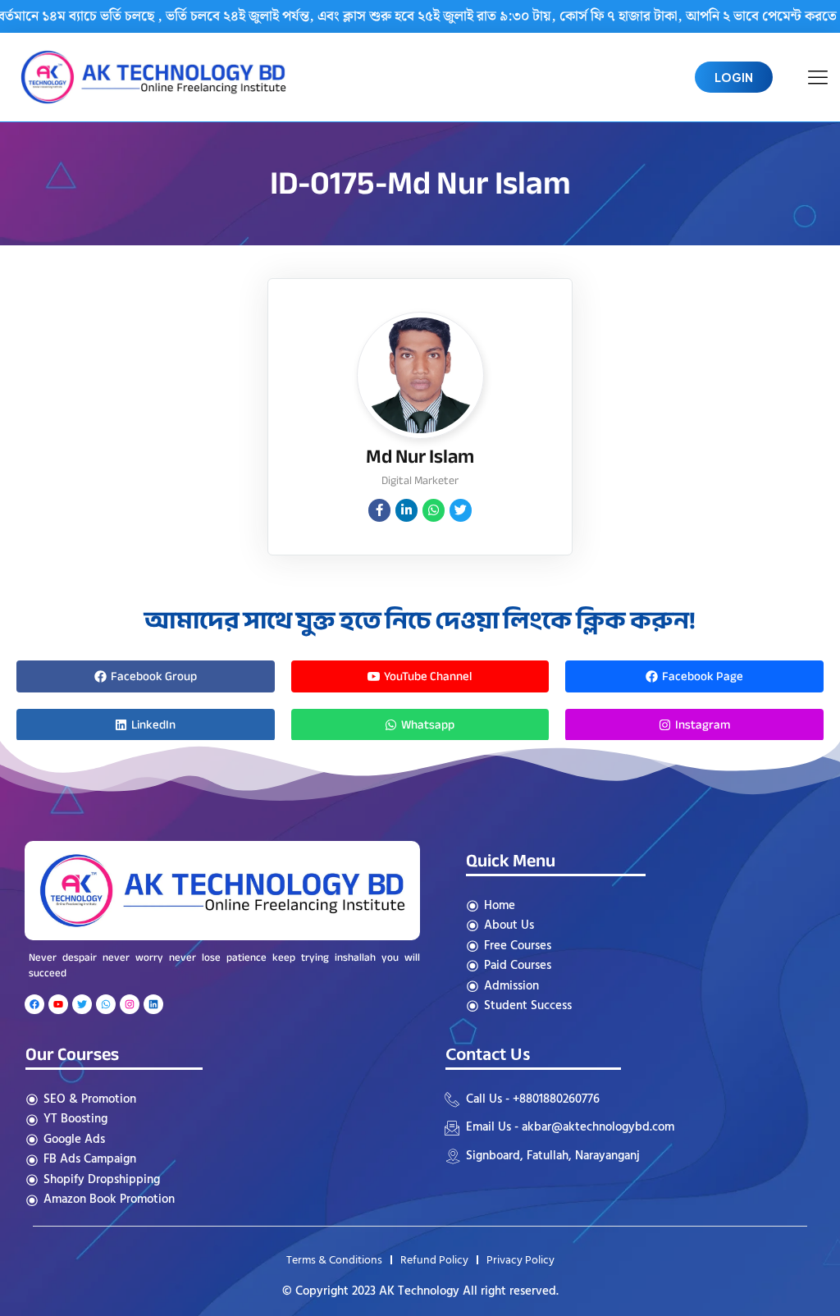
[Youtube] (58, 1004)
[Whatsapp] (106, 1004)
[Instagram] (129, 1004)
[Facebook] (34, 1004)
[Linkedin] (153, 1004)
